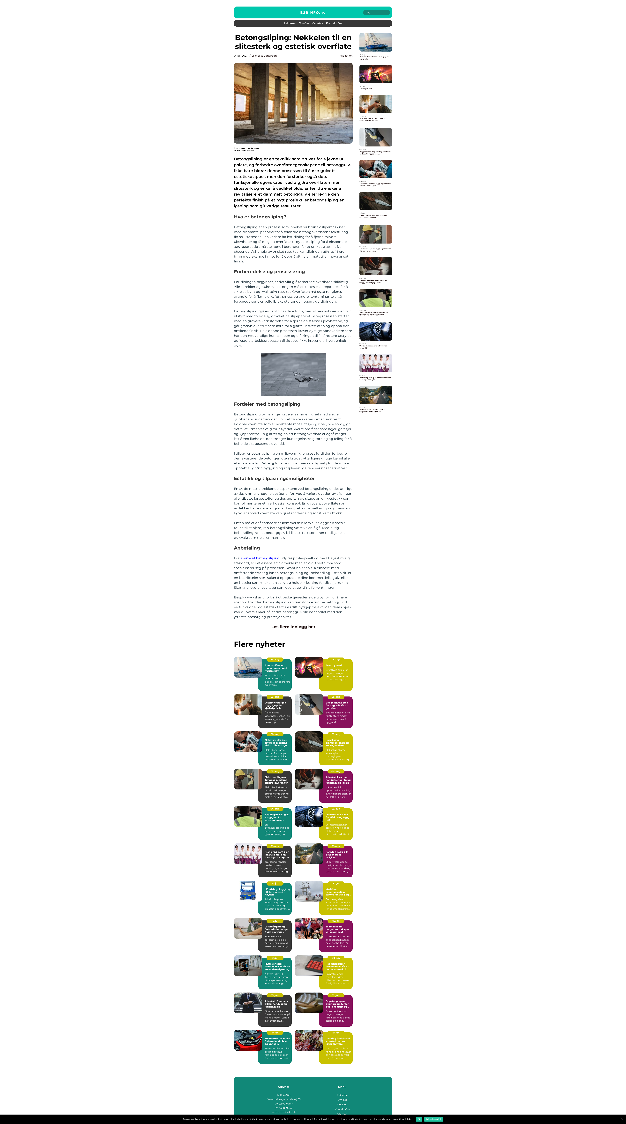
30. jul (336, 883)
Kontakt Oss (334, 23)
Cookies (317, 23)
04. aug (335, 771)
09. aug (275, 696)
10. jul (275, 920)
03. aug (336, 808)
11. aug (336, 659)
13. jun (275, 995)
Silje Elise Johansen (264, 55)
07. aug (336, 734)
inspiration (346, 55)
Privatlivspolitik (433, 1119)
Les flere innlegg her (293, 626)
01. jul (275, 957)
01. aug (275, 846)
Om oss (304, 23)
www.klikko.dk (287, 1112)
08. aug (336, 696)
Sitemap (342, 1114)
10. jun (275, 1032)
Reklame (290, 23)
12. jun (336, 995)
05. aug (275, 771)
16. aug (275, 659)
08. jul (335, 920)
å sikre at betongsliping (260, 558)
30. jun (336, 957)
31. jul (275, 883)
